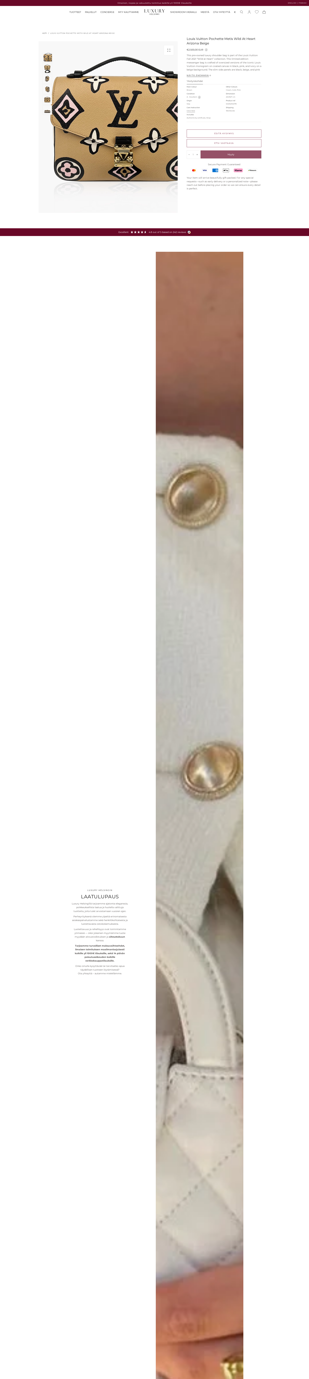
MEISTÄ (205, 12)
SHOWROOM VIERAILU (183, 12)
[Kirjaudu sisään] (249, 12)
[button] (235, 12)
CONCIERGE (107, 12)
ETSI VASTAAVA (224, 143)
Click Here (191, 111)
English (292, 3)
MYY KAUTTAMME (128, 12)
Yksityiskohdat (195, 81)
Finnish (303, 3)
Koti (44, 33)
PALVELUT (91, 12)
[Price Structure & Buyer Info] (206, 49)
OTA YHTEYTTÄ (221, 12)
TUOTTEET (75, 12)
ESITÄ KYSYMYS (224, 133)
